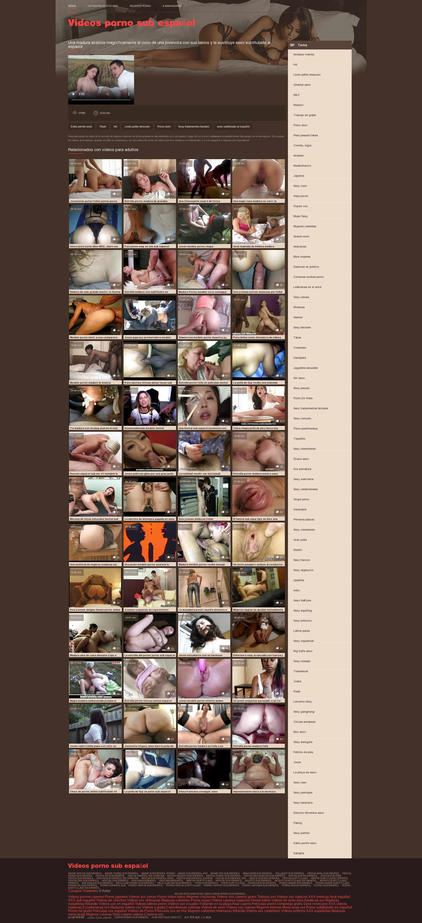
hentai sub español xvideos (194, 878)
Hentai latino (261, 900)
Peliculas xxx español (110, 911)
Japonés (298, 175)
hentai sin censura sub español (265, 875)
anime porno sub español (121, 873)
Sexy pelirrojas (302, 792)
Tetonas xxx (267, 897)
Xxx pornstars (302, 469)
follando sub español (289, 873)
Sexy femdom (302, 327)
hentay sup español (229, 880)
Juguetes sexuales (305, 368)
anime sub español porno (158, 873)
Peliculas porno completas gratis (277, 904)
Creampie (299, 347)
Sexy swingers (302, 742)
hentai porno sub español (223, 875)
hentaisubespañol (171, 880)
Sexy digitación (303, 570)
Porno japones (117, 897)
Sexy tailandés (303, 802)
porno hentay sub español (221, 885)
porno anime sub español (296, 883)
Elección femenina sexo (308, 812)
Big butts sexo (302, 651)
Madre (297, 550)
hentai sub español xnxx (157, 878)
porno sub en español (296, 885)
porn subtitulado (233, 883)
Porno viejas (200, 900)
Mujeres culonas (99, 914)
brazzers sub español (258, 873)
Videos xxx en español (116, 904)
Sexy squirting (302, 610)
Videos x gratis (154, 907)
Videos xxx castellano (263, 911)
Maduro (298, 105)
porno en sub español (82, 885)
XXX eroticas (318, 897)
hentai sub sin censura (264, 878)
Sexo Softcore (302, 600)
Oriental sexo (302, 84)
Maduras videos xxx (125, 907)
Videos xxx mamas (241, 907)
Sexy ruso (299, 782)
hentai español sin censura (146, 875)
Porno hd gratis (80, 911)
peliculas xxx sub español (174, 883)
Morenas (299, 307)
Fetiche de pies (303, 752)
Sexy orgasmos (303, 641)
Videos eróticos (293, 911)
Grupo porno (301, 499)
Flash (296, 691)
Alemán (298, 317)
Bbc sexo (299, 732)
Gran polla (300, 539)
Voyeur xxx (300, 206)
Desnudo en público (306, 266)
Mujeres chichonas (201, 897)
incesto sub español (258, 880)
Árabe (297, 681)
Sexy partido (301, 833)
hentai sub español (81, 878)
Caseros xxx (154, 914)
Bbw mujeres (301, 256)
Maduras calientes (175, 900)
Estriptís (298, 853)
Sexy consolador (304, 529)
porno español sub (113, 885)
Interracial (299, 246)
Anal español (339, 897)
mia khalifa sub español (97, 883)
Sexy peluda (301, 388)
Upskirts (298, 580)
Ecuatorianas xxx (96, 907)
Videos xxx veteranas (143, 900)
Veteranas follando (230, 911)
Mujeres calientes (304, 226)
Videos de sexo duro (287, 900)
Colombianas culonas (183, 907)
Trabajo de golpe (304, 115)
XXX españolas (318, 911)
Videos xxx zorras (142, 897)
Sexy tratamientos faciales (310, 408)
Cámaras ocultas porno (308, 277)
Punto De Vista (303, 398)
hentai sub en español (303, 875)
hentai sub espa (331, 875)
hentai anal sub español (323, 873)
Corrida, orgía (302, 145)
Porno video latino (171, 897)
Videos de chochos (111, 900)
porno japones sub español (260, 885)
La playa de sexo (304, 772)
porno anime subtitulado (332, 883)
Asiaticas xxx (314, 900)
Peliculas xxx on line (171, 911)
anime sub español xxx (192, 873)
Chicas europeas (304, 721)
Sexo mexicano (315, 904)
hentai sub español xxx (230, 878)
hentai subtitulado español (329, 878)
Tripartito (299, 438)
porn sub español (206, 883)
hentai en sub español (110, 875)
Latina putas (301, 630)
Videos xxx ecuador (184, 904)
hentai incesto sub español (185, 875)
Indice (72, 6)
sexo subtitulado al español (233, 126)
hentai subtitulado (295, 878)
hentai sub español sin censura (117, 878)
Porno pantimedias (305, 428)
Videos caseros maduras (230, 900)
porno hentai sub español (145, 885)
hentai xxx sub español (83, 880)
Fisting (297, 823)
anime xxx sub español (225, 873)
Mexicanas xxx (293, 907)
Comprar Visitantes (83, 891)
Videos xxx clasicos (292, 897)
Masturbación (302, 165)
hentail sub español (115, 880)
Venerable (299, 509)
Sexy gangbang (303, 711)
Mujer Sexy (300, 216)
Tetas (297, 337)
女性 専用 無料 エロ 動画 (197, 917)
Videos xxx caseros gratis (236, 897)
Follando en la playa (215, 904)
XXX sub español (81, 900)
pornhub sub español (262, 883)
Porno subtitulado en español (329, 907)
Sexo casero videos (128, 914)
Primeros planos (303, 519)
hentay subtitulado (199, 880)
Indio (296, 590)
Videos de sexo (213, 907)
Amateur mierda (303, 54)
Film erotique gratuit (166, 917)
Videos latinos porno (151, 904)
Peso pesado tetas (305, 135)
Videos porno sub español (132, 917)
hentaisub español (143, 880)
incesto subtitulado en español (296, 880)
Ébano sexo (301, 459)
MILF (296, 94)
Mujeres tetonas (268, 907)
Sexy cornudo (302, 418)
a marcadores (172, 6)
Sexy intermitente (304, 448)
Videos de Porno (141, 911)
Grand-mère (301, 236)
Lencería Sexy (302, 701)
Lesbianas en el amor (307, 287)
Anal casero (241, 904)
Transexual (300, 671)
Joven (297, 762)
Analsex (298, 155)
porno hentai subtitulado (183, 885)
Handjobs (299, 357)
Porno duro (300, 125)
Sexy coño (300, 186)
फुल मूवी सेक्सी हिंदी (76, 917)
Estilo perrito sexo (304, 843)
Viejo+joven (300, 196)
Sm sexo (299, 378)
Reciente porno (140, 6)
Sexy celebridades (305, 489)
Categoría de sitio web (103, 6)
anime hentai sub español (85, 873)
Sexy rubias (301, 297)
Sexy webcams (303, 479)
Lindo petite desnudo (306, 74)
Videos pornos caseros (86, 897)
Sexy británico (302, 620)
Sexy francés (301, 560)
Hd (295, 64)
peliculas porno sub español (135, 883)
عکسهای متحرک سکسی (99, 917)
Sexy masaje (301, 661)
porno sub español (326, 885)
